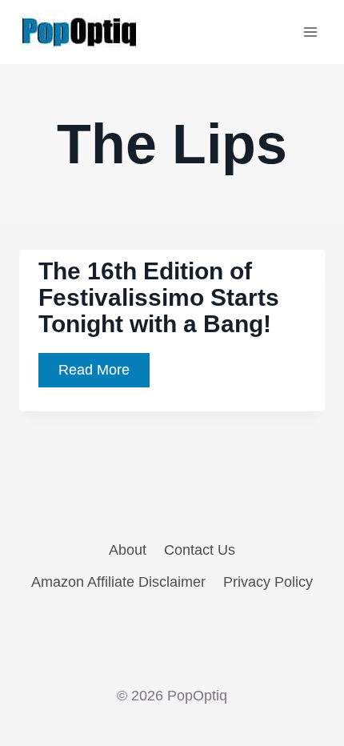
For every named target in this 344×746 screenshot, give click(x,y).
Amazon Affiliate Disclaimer (118, 582)
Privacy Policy (268, 582)
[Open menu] (310, 31)
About (127, 550)
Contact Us (199, 550)
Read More (104, 374)
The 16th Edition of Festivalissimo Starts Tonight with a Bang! (158, 297)
